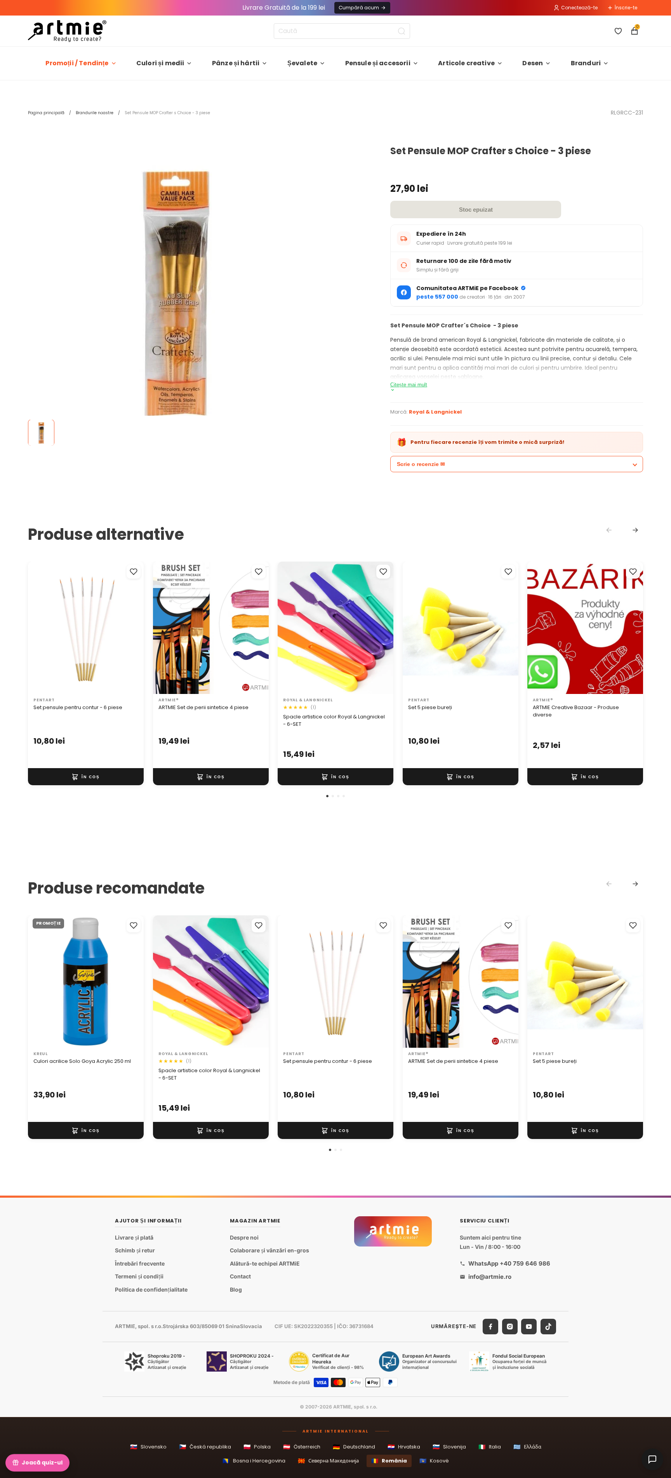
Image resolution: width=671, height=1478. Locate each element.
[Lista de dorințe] (618, 31)
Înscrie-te (626, 7)
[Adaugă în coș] (86, 777)
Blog (236, 1289)
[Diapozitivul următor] (254, 627)
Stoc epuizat (476, 209)
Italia (489, 1447)
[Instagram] (510, 1326)
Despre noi (244, 1237)
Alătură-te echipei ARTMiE (265, 1263)
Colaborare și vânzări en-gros (269, 1250)
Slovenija (449, 1447)
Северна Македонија (328, 1461)
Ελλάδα (527, 1447)
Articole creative (466, 63)
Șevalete (302, 63)
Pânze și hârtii (235, 63)
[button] (327, 796)
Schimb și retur (135, 1250)
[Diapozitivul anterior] (167, 627)
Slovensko (148, 1447)
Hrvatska (404, 1447)
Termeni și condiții (139, 1276)
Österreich (301, 1447)
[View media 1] (41, 433)
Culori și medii (160, 63)
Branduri (586, 63)
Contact (240, 1276)
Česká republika (205, 1447)
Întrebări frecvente (140, 1263)
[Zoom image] (175, 293)
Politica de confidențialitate (151, 1289)
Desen (532, 63)
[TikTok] (548, 1326)
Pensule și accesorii (377, 63)
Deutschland (354, 1447)
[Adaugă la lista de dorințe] (134, 572)
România (389, 1461)
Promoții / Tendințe (76, 63)
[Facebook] (490, 1326)
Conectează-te (579, 7)
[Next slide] (635, 530)
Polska (257, 1447)
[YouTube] (529, 1326)
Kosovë (434, 1461)
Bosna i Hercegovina (254, 1461)
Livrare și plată (134, 1237)
